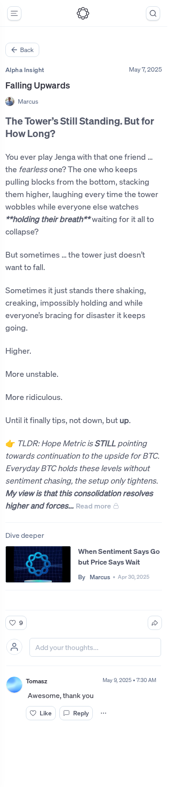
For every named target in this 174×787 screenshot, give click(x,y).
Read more (93, 506)
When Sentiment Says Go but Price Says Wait (119, 556)
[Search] (153, 13)
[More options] (103, 713)
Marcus (28, 101)
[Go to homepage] (83, 13)
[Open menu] (14, 13)
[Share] (155, 623)
